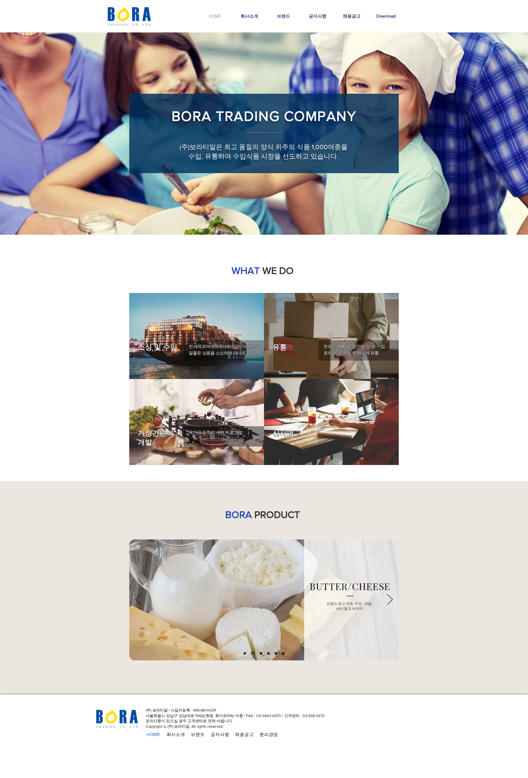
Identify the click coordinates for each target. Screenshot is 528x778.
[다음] (390, 600)
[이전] (138, 600)
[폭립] (283, 653)
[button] (386, 16)
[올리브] (276, 653)
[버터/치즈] (252, 653)
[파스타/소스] (245, 653)
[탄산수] (260, 653)
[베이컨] (268, 653)
